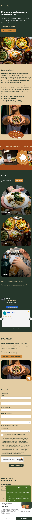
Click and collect (7, 180)
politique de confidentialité (17, 434)
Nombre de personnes (9, 420)
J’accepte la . (16, 434)
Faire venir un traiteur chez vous (11, 356)
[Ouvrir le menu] (30, 5)
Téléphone (6, 413)
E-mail (5, 407)
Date (5, 428)
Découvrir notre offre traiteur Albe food (13, 286)
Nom (2, 400)
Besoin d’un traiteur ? (8, 30)
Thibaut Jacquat (12, 312)
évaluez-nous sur (11, 307)
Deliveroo (19, 180)
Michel (8, 298)
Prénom (3, 395)
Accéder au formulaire (8, 353)
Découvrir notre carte (8, 26)
